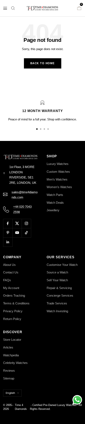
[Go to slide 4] (48, 129)
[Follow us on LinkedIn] (7, 242)
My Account (11, 288)
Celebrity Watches (15, 363)
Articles (8, 347)
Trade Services (57, 303)
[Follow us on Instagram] (26, 223)
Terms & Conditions (16, 303)
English (10, 393)
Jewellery (53, 210)
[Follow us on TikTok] (26, 232)
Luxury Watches (57, 164)
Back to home (42, 63)
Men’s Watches (57, 179)
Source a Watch (57, 272)
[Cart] (79, 8)
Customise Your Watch (62, 264)
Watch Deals (55, 202)
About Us (9, 264)
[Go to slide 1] (37, 129)
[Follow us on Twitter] (17, 223)
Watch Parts (55, 195)
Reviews (9, 370)
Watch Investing (57, 311)
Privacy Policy (12, 311)
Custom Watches (58, 171)
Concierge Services (60, 295)
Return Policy (12, 319)
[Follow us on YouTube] (17, 232)
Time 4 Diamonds (21, 407)
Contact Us (10, 272)
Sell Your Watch (57, 280)
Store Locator (12, 339)
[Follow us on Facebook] (7, 223)
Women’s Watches (59, 187)
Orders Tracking (14, 295)
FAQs (7, 280)
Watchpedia (11, 355)
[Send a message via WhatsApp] (77, 400)
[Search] (13, 8)
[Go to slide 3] (44, 129)
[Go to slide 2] (40, 129)
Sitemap (8, 378)
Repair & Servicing (59, 288)
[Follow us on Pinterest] (7, 232)
